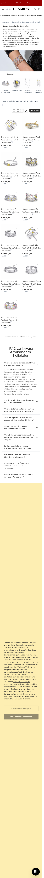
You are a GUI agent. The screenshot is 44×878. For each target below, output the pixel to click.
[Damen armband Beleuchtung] (10, 197)
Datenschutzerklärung (20, 699)
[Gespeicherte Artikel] (35, 8)
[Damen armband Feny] (31, 161)
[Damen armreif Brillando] (31, 233)
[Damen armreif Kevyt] (10, 125)
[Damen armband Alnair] (31, 125)
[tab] (10, 74)
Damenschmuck (28, 22)
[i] (3, 105)
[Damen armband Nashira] (10, 161)
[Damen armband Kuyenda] (10, 233)
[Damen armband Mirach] (10, 269)
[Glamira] (21, 9)
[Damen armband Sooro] (31, 269)
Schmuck (15, 22)
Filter (36, 110)
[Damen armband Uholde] (10, 305)
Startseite (5, 22)
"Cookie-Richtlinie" (21, 682)
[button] (16, 120)
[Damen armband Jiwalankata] (31, 197)
